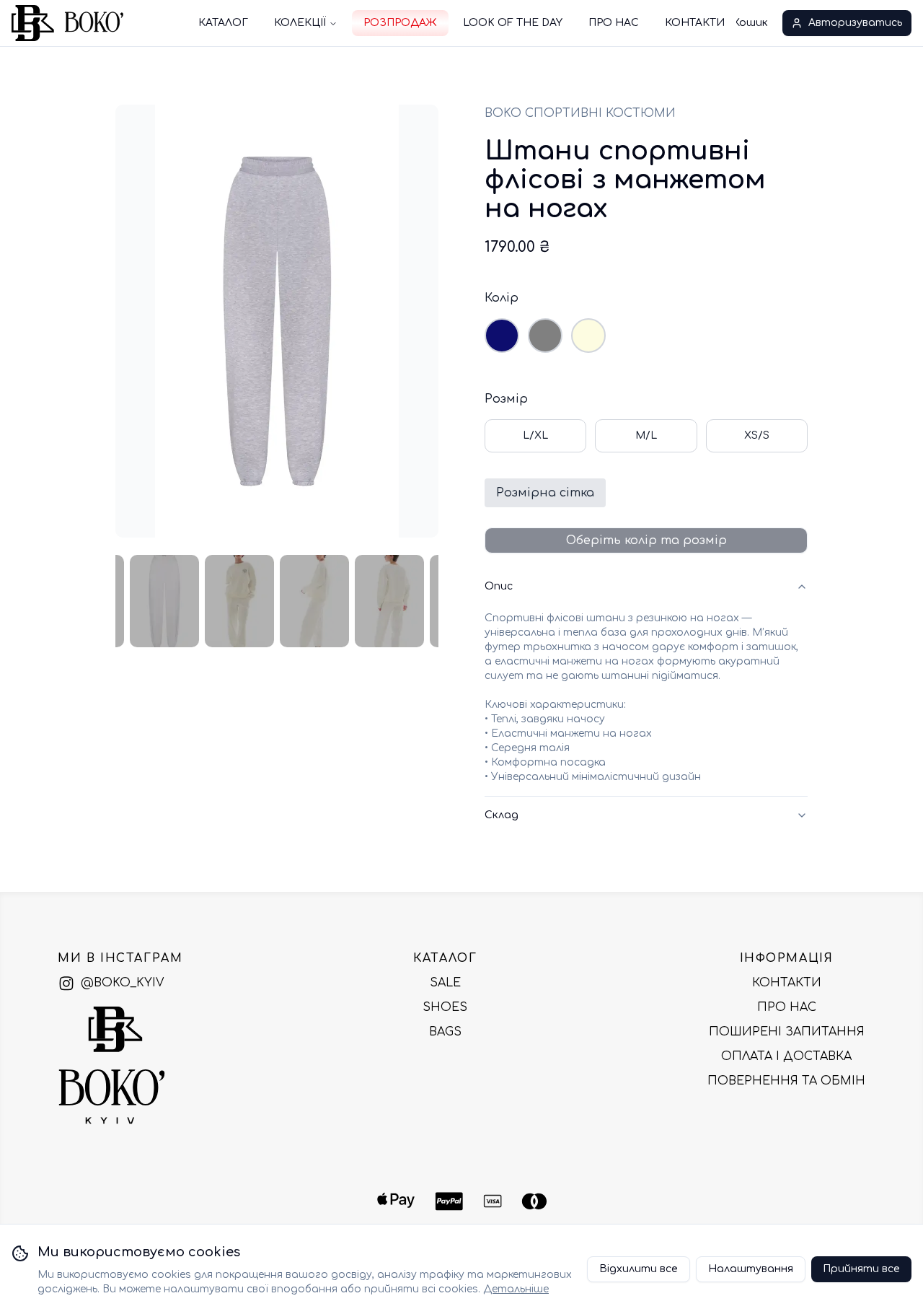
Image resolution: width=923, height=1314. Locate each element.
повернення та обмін (786, 1080)
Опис (499, 586)
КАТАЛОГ (223, 22)
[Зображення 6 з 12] (239, 601)
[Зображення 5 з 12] (164, 601)
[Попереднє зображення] (140, 321)
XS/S (756, 435)
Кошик (750, 22)
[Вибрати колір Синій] (502, 335)
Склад (501, 815)
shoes (445, 1007)
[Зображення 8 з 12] (389, 601)
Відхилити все (638, 1268)
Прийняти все (861, 1268)
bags (445, 1031)
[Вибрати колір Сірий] (545, 335)
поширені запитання (787, 1031)
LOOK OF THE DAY (512, 22)
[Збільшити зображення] (140, 129)
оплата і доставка (786, 1056)
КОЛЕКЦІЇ (300, 22)
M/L (646, 435)
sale (445, 982)
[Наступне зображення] (414, 321)
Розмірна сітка (545, 492)
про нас (786, 1007)
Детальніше (516, 1289)
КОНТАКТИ (695, 22)
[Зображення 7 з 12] (314, 601)
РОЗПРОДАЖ (400, 22)
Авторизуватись (855, 22)
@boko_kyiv (122, 982)
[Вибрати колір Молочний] (588, 335)
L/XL (535, 435)
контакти (786, 982)
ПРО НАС (613, 22)
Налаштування (750, 1268)
